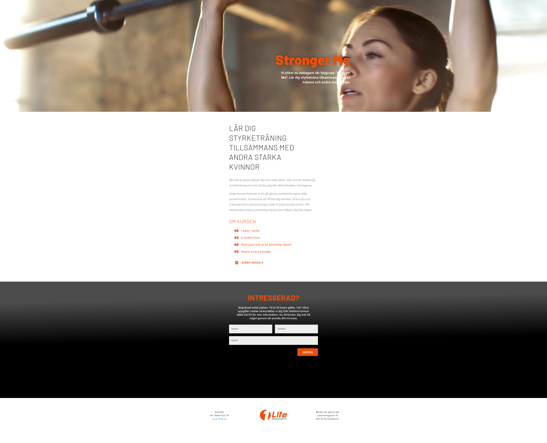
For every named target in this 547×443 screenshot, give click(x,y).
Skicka (307, 352)
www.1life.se (219, 419)
